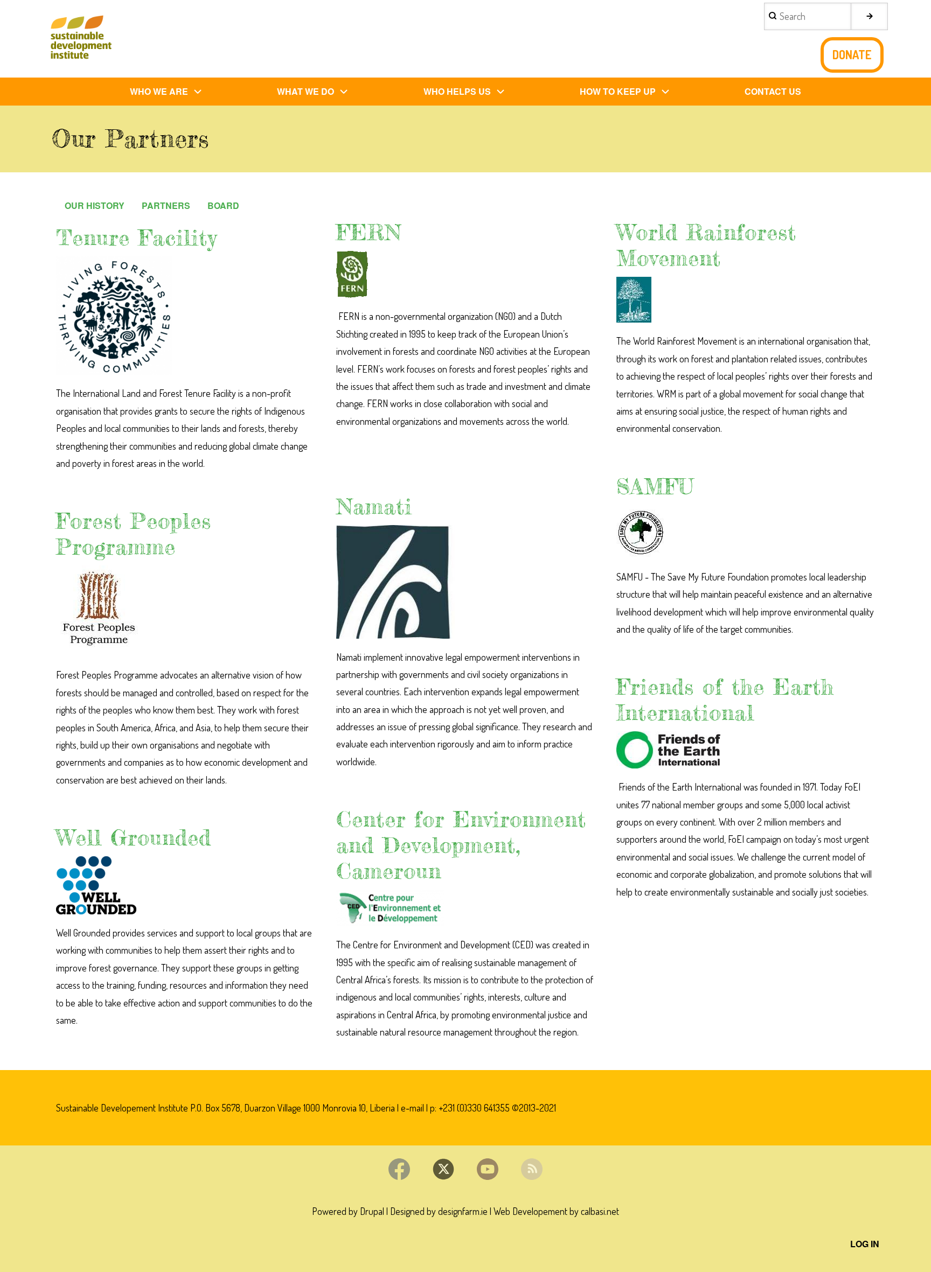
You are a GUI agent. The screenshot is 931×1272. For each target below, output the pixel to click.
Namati (374, 506)
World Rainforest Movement (706, 245)
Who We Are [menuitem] (159, 91)
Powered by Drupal (348, 1211)
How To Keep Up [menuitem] (618, 91)
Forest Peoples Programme (133, 534)
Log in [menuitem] (864, 1244)
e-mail (412, 1108)
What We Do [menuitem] (305, 91)
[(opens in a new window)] (185, 315)
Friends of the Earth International (725, 700)
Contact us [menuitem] (773, 91)
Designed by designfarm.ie (439, 1211)
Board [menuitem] (223, 205)
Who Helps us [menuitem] (457, 91)
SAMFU (655, 486)
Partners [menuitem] (166, 205)
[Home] (80, 38)
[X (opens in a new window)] (443, 1169)
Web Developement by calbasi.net (556, 1211)
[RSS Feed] (532, 1169)
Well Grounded (133, 837)
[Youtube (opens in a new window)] (488, 1169)
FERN (368, 232)
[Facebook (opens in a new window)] (399, 1169)
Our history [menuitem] (94, 205)
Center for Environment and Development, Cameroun (461, 845)
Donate (852, 54)
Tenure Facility (136, 238)
